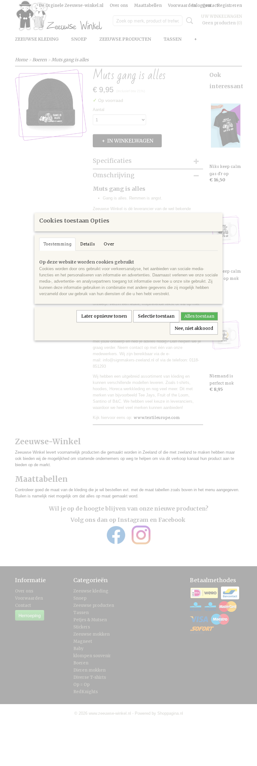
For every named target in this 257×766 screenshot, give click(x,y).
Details (87, 244)
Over (109, 244)
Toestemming (57, 244)
